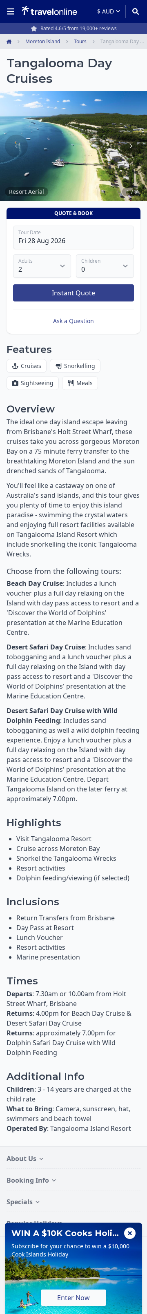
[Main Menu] (12, 11)
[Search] (132, 11)
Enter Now (73, 1297)
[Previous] (16, 146)
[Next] (130, 146)
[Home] (49, 11)
